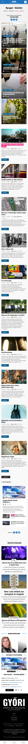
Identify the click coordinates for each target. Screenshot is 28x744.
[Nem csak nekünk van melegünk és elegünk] (14, 581)
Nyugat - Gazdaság (9, 11)
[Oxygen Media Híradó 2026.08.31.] (14, 492)
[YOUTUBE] (16, 690)
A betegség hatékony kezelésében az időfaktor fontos (12, 118)
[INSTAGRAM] (21, 690)
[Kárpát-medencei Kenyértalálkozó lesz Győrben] (6, 516)
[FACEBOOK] (18, 690)
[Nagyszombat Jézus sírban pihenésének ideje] (14, 377)
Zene (14, 560)
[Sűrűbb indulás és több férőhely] (14, 171)
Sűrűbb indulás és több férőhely (12, 180)
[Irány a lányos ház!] (14, 240)
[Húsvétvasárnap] (14, 344)
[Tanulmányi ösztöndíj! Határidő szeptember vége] (14, 60)
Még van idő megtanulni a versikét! (12, 315)
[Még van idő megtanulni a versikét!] (14, 307)
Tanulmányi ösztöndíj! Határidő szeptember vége (12, 68)
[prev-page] (2, 529)
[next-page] (5, 529)
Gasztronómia (14, 617)
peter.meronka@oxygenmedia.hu (13, 686)
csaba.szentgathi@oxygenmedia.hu (14, 682)
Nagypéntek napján (7, 457)
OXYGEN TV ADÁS (11, 671)
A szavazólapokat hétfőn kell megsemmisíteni (13, 93)
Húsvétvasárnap (6, 352)
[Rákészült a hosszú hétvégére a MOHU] (14, 412)
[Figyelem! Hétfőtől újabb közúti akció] (14, 136)
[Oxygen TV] (14, 664)
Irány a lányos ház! (7, 249)
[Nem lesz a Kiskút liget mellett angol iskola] (14, 204)
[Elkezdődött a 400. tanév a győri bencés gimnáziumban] (6, 523)
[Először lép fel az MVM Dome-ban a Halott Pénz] (14, 553)
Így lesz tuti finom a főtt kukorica (14, 620)
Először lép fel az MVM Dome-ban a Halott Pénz (14, 564)
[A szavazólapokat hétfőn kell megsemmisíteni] (14, 86)
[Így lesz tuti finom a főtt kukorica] (14, 611)
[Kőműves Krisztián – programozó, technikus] (14, 644)
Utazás (14, 588)
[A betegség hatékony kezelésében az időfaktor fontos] (14, 111)
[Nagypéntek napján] (14, 448)
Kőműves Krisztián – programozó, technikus (12, 651)
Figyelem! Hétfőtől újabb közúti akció (12, 145)
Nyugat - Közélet (19, 11)
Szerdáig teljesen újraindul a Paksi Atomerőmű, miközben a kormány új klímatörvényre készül (13, 41)
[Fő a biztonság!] (14, 272)
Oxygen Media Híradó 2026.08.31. (10, 501)
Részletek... (5, 159)
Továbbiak (5, 477)
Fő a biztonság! (6, 281)
